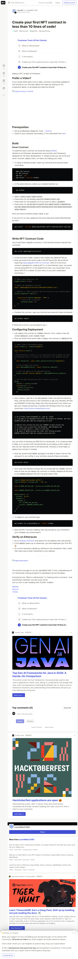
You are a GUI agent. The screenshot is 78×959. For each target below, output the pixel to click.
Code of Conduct (36, 727)
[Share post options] (4, 95)
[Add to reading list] (4, 82)
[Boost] (4, 88)
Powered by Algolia (44, 3)
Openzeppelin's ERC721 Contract (36, 263)
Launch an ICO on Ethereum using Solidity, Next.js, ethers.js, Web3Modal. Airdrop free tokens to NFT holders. (40, 867)
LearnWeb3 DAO (31, 10)
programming (44, 31)
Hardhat (53, 151)
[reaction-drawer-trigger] (3, 67)
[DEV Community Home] (3, 3)
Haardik (20, 10)
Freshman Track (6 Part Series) (32, 40)
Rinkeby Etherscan (27, 541)
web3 (15, 31)
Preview (30, 721)
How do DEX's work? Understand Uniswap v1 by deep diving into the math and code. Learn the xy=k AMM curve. (42, 847)
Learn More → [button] (19, 814)
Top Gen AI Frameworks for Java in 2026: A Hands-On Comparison (39, 674)
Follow (42, 832)
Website (15, 587)
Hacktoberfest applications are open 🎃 (37, 800)
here (64, 134)
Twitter (15, 592)
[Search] (9, 2)
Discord (15, 589)
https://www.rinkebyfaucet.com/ (37, 408)
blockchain (23, 31)
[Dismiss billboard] (75, 932)
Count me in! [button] (8, 955)
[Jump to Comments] (4, 74)
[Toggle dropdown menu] (71, 632)
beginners (34, 31)
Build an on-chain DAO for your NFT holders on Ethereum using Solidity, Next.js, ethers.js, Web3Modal (41, 857)
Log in (57, 3)
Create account (69, 3)
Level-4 (48, 131)
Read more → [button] (18, 695)
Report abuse (49, 727)
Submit (20, 721)
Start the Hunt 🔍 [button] (17, 928)
